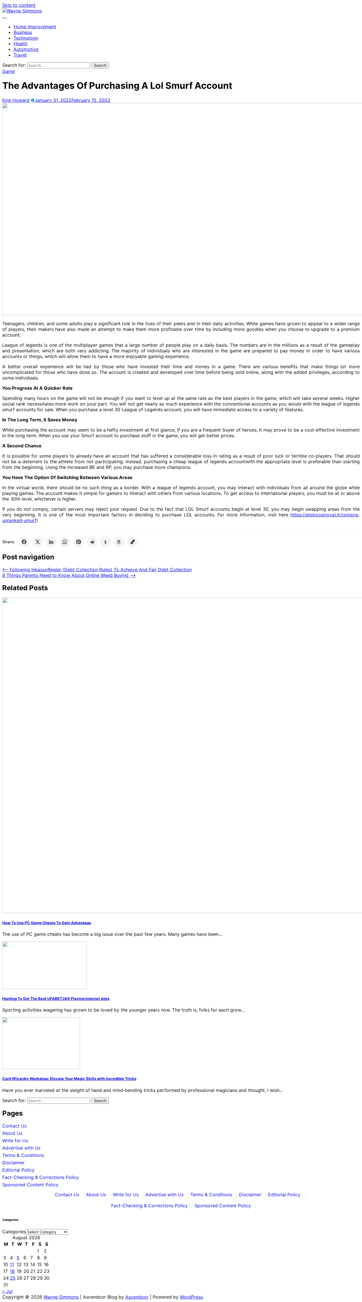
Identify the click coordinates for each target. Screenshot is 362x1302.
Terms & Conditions (23, 1155)
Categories (14, 1231)
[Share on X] (37, 541)
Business (23, 32)
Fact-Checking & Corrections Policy (40, 1177)
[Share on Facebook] (24, 541)
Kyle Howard (15, 100)
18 (12, 1271)
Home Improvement (35, 26)
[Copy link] (132, 541)
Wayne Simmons (61, 1297)
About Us (12, 1133)
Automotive (26, 49)
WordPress (191, 1297)
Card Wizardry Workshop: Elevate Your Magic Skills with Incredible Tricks (69, 1078)
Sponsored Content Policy (30, 1184)
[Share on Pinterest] (78, 541)
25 (13, 1278)
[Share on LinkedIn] (51, 541)
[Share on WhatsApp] (64, 541)
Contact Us (14, 1126)
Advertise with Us (21, 1148)
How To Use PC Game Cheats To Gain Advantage (46, 923)
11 (12, 1264)
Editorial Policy (18, 1170)
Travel (20, 55)
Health (20, 43)
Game (8, 71)
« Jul (7, 1291)
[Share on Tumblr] (105, 541)
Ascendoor (136, 1297)
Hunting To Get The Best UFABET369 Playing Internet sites (55, 998)
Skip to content (18, 5)
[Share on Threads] (119, 541)
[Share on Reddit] (92, 541)
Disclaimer (13, 1162)
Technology (26, 38)
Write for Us (15, 1140)
